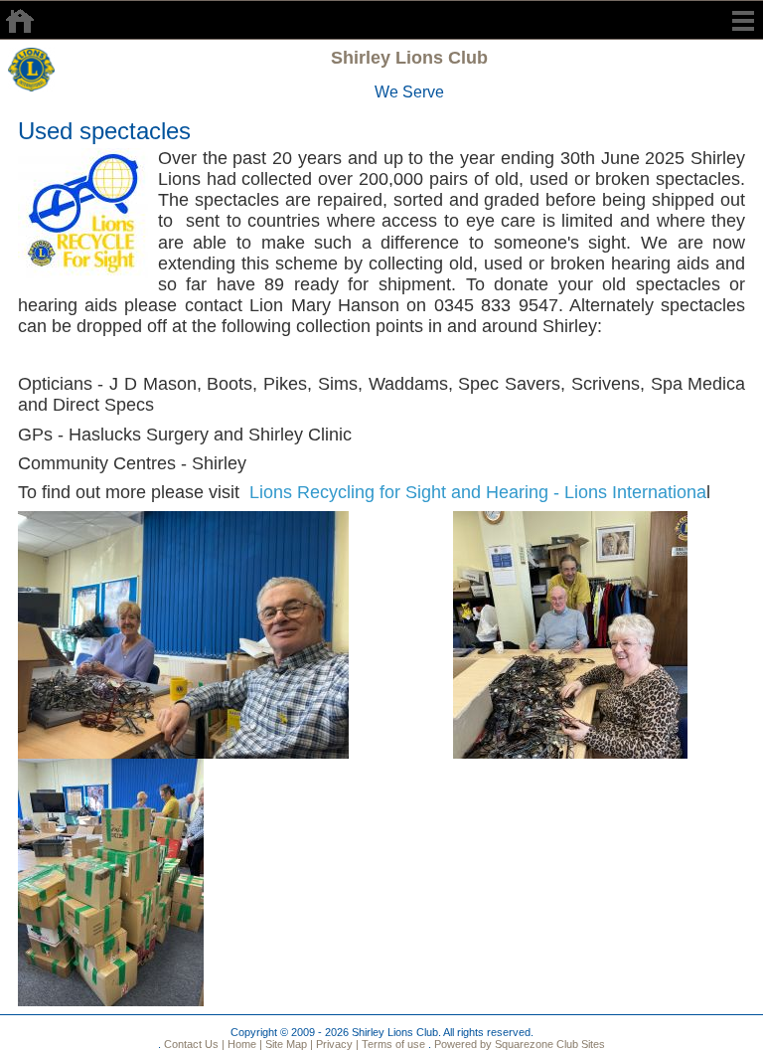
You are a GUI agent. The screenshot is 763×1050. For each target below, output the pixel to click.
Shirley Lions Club (409, 58)
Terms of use (392, 1044)
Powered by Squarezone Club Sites (519, 1044)
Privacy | (336, 1044)
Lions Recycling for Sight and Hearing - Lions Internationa (477, 492)
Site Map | (287, 1044)
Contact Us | (193, 1044)
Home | (243, 1044)
